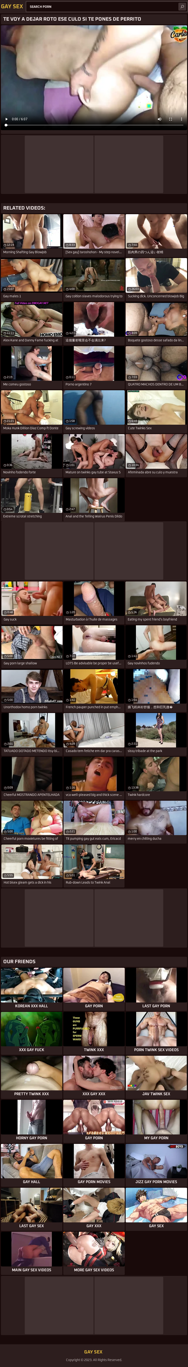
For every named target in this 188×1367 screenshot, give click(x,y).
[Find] (182, 7)
